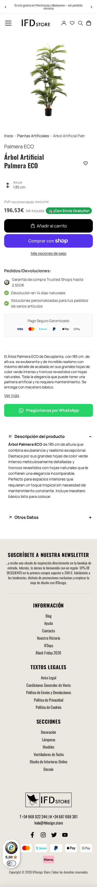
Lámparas (48, 739)
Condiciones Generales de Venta (48, 685)
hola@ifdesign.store (48, 823)
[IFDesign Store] (36, 23)
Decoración (48, 732)
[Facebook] (32, 835)
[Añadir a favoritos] (85, 163)
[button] (8, 23)
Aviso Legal (48, 677)
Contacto (48, 630)
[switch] (11, 863)
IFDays (48, 645)
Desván (48, 769)
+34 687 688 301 (65, 816)
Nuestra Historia (48, 638)
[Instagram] (43, 835)
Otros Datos (26, 517)
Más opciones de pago (48, 253)
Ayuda (48, 623)
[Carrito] (89, 23)
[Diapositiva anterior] (5, 7)
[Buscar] (80, 23)
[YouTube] (65, 835)
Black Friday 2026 (48, 652)
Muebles (48, 747)
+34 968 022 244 (34, 816)
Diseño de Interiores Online (48, 761)
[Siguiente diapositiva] (91, 7)
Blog (49, 616)
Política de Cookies (49, 707)
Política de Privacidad (48, 700)
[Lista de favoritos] (72, 23)
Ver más (11, 395)
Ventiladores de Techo (49, 754)
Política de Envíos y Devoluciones (48, 692)
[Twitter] (54, 835)
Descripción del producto (39, 436)
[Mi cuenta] (64, 23)
